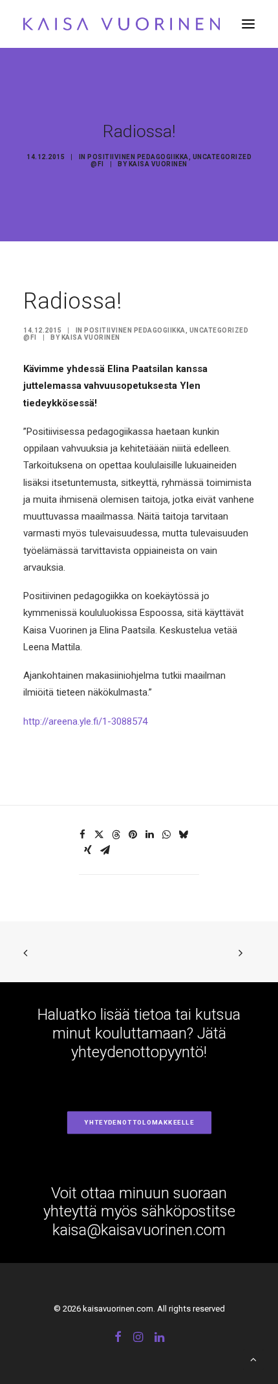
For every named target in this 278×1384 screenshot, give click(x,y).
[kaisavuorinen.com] (121, 23)
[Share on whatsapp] (166, 834)
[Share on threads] (115, 834)
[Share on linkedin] (149, 834)
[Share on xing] (88, 850)
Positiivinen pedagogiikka (138, 156)
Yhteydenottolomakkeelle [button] (139, 1122)
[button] (248, 24)
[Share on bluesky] (183, 834)
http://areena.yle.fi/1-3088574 (85, 721)
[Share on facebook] (82, 834)
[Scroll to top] (253, 1359)
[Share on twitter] (99, 834)
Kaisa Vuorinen (158, 164)
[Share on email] (104, 850)
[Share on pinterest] (132, 834)
